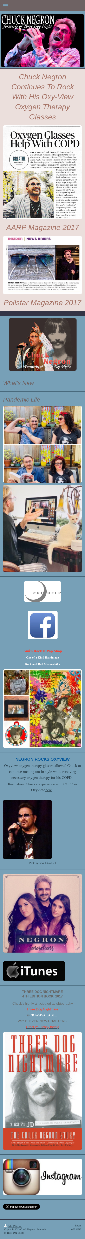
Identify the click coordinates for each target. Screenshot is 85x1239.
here (48, 790)
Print (10, 1226)
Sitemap (18, 1226)
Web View (76, 1229)
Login (78, 1225)
